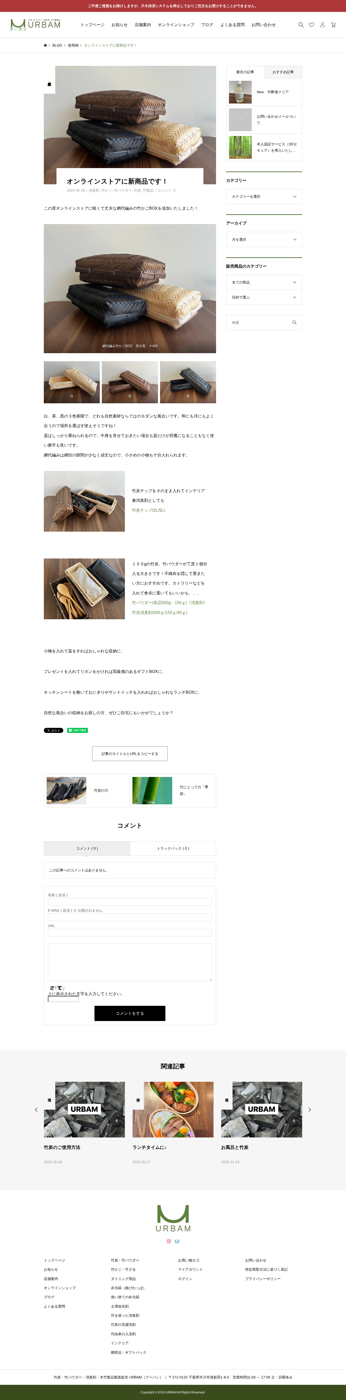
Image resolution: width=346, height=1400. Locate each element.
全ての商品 (241, 282)
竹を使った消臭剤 (125, 1315)
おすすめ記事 (283, 72)
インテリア (120, 1343)
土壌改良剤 (120, 1306)
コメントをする (130, 1013)
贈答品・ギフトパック (128, 1352)
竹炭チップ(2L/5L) (148, 510)
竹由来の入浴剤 (123, 1334)
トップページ (92, 25)
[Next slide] (309, 1109)
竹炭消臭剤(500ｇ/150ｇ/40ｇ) (159, 612)
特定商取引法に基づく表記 (266, 1269)
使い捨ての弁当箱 (125, 1297)
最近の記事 (245, 72)
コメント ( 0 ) (87, 848)
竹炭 (137, 190)
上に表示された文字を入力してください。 (86, 994)
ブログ (207, 25)
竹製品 (148, 190)
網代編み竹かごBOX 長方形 (124, 346)
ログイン (185, 1279)
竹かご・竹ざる (123, 1269)
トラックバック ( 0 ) (173, 848)
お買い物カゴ (188, 1260)
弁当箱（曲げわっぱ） (128, 1288)
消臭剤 (94, 190)
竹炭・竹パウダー (125, 1260)
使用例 (49, 1096)
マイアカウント (190, 1269)
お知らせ (119, 25)
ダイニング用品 (123, 1279)
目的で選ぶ (241, 297)
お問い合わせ (264, 25)
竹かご (106, 190)
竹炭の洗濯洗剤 (123, 1325)
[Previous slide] (36, 1109)
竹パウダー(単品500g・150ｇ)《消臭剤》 (169, 603)
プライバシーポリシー (263, 1279)
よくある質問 (232, 25)
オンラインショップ (176, 25)
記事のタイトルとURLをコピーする (130, 754)
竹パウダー (123, 190)
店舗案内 (143, 25)
